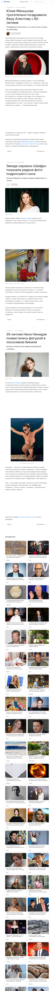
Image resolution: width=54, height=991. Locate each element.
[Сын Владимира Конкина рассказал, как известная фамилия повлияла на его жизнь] (38, 595)
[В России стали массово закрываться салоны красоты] (15, 662)
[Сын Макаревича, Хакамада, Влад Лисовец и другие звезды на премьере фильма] (38, 618)
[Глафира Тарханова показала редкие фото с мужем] (15, 885)
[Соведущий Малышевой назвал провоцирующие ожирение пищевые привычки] (15, 595)
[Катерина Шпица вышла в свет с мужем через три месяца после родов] (15, 618)
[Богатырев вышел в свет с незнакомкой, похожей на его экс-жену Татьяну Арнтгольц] (15, 841)
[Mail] (5, 1)
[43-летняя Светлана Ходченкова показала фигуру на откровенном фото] (15, 729)
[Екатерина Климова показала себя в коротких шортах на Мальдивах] (38, 841)
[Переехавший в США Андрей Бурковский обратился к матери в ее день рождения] (15, 573)
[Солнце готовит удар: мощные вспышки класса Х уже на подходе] (38, 774)
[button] (27, 62)
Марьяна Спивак (26, 218)
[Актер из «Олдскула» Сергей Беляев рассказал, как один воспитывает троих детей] (15, 707)
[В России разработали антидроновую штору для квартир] (15, 774)
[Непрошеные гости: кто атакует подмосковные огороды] (15, 952)
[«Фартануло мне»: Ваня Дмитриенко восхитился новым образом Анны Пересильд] (38, 885)
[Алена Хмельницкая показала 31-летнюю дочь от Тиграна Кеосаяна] (15, 796)
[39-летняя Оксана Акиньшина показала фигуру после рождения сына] (15, 908)
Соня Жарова (14, 184)
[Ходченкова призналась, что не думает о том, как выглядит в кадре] (15, 930)
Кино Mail (23, 7)
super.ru (21, 330)
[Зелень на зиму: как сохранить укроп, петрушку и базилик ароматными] (38, 751)
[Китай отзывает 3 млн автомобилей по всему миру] (38, 930)
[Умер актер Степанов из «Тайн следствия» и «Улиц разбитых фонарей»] (38, 863)
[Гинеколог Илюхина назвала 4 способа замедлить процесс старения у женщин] (38, 685)
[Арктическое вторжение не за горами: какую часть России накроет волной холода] (15, 751)
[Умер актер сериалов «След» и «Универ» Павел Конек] (38, 729)
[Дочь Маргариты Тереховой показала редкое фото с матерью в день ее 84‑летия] (15, 863)
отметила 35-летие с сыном (27, 517)
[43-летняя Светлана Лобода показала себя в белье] (38, 818)
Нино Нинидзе (16, 383)
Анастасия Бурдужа (16, 33)
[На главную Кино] (8, 1)
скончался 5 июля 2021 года (30, 144)
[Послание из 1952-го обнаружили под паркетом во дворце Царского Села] (15, 551)
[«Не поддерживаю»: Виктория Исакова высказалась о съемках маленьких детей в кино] (38, 707)
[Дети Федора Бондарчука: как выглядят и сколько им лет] (38, 573)
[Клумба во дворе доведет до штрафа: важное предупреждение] (38, 640)
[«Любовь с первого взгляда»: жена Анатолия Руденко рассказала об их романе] (38, 796)
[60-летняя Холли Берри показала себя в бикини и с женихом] (15, 975)
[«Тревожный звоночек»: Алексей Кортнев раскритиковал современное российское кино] (38, 662)
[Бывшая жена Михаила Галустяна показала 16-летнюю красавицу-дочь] (38, 551)
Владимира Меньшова (28, 141)
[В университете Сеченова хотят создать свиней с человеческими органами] (38, 975)
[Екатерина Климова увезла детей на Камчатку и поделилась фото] (15, 818)
